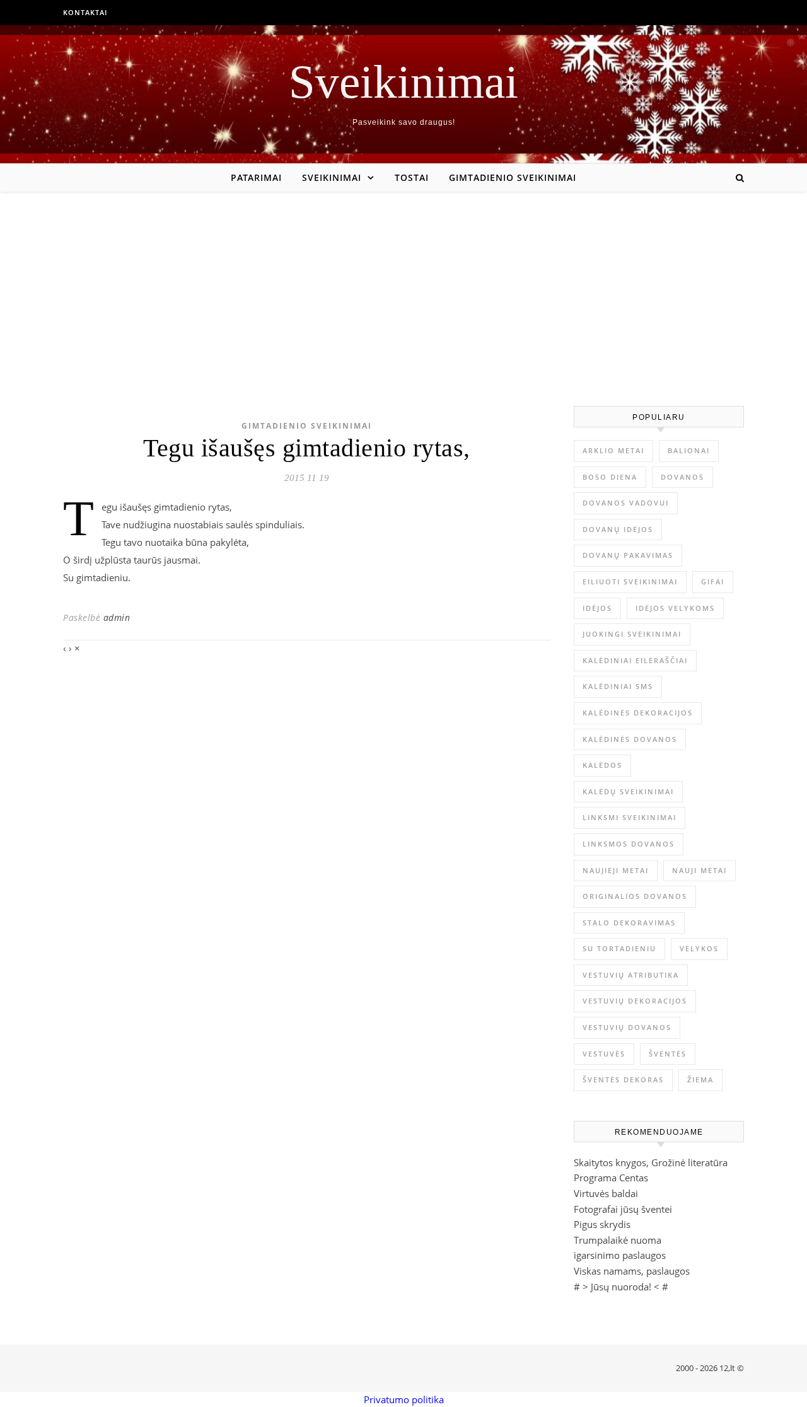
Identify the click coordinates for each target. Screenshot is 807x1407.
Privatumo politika (404, 1399)
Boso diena (610, 477)
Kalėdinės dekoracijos (638, 712)
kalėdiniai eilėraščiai (635, 660)
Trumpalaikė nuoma (617, 1240)
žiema (700, 1079)
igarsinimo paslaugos (620, 1255)
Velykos (699, 948)
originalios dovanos (635, 896)
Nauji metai (699, 870)
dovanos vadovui (626, 502)
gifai (712, 581)
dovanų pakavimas (628, 555)
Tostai (412, 177)
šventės (668, 1053)
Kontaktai (85, 12)
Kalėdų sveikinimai (628, 791)
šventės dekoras (623, 1079)
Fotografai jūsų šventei (623, 1209)
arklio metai (613, 450)
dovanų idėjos (618, 529)
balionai (689, 450)
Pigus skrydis (602, 1224)
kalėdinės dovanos (630, 739)
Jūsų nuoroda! (621, 1286)
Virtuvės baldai (606, 1193)
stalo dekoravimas (629, 922)
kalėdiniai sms (618, 686)
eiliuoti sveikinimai (630, 581)
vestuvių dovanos (627, 1027)
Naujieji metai (616, 870)
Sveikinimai (403, 81)
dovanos (682, 477)
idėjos (597, 608)
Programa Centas (611, 1177)
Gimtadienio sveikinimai (512, 177)
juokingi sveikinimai (632, 634)
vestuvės (604, 1053)
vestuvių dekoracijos (635, 1000)
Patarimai (256, 177)
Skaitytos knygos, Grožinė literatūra (651, 1162)
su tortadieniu (619, 948)
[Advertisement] (403, 286)
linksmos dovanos (629, 843)
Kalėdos (602, 765)
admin (117, 617)
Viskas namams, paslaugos (632, 1271)
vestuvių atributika (631, 975)
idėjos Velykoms (675, 608)
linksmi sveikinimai (629, 817)
